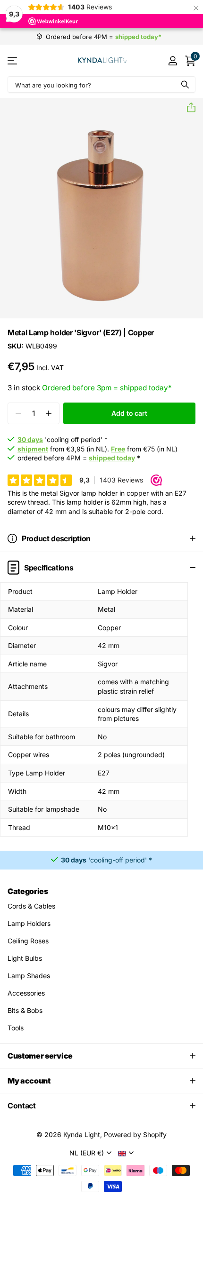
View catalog (13, 60)
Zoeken (185, 84)
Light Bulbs (25, 958)
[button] (187, 107)
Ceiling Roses (28, 941)
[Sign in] (172, 60)
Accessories (26, 993)
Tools (16, 1028)
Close (101, 1056)
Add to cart (129, 413)
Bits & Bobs (25, 1010)
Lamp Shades (29, 976)
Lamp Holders (29, 923)
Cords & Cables (31, 906)
